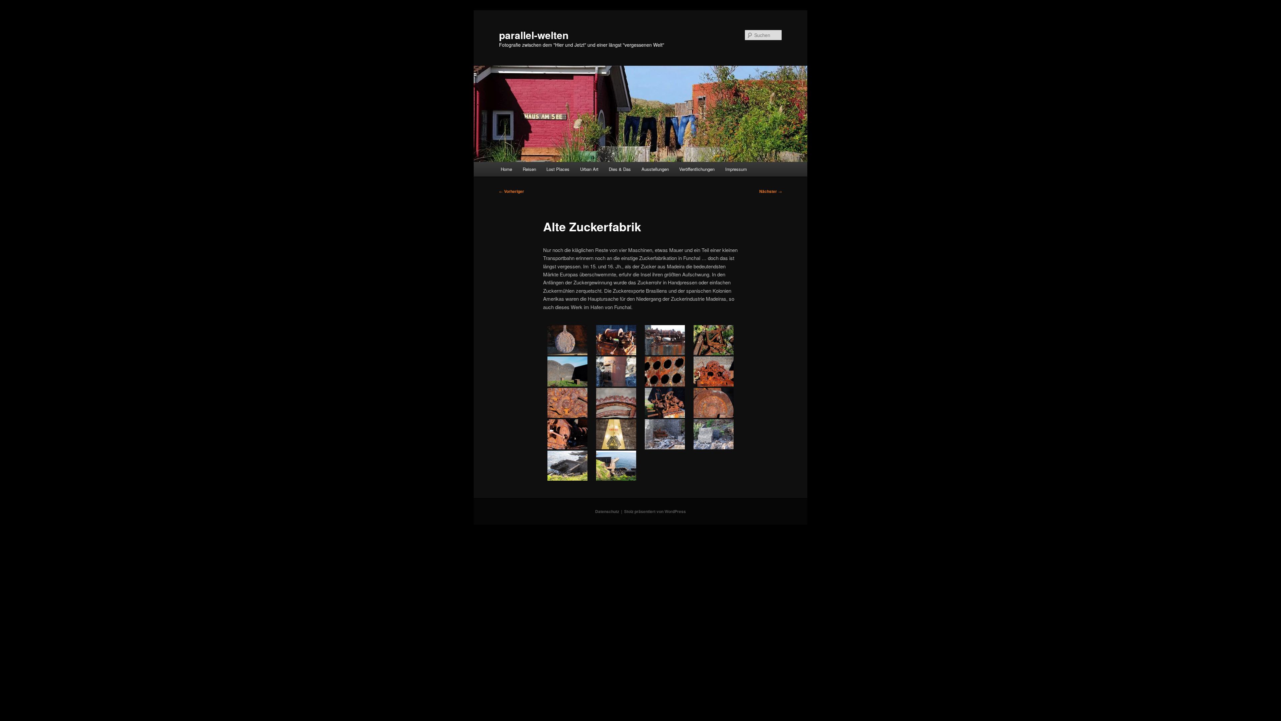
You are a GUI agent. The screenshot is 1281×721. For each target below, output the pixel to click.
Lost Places (557, 169)
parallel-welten (533, 35)
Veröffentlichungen (697, 169)
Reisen (529, 169)
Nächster (770, 191)
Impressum (736, 169)
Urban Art (589, 169)
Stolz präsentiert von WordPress (655, 511)
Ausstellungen (655, 169)
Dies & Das (620, 169)
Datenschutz (607, 511)
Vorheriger (511, 191)
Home (506, 169)
